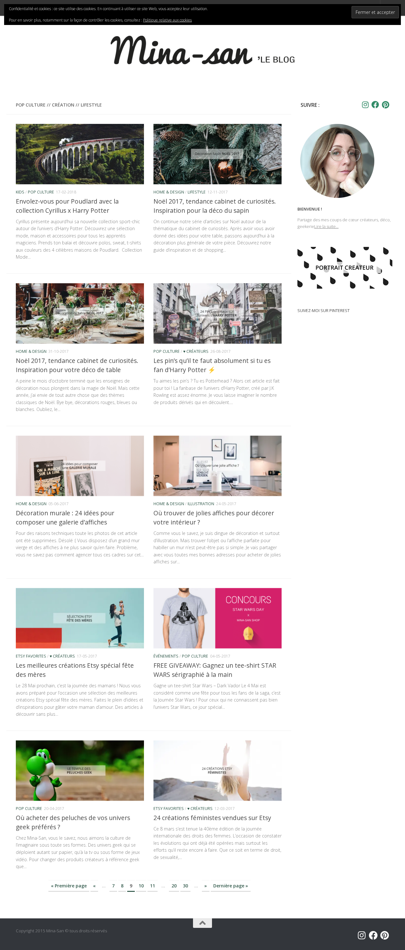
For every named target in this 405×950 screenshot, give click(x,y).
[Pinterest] (385, 104)
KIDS (20, 192)
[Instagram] (365, 104)
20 (174, 886)
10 (141, 886)
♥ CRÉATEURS (196, 351)
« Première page (69, 886)
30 (185, 886)
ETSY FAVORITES (31, 656)
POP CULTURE (41, 192)
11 (152, 886)
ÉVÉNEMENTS (165, 656)
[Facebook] (375, 104)
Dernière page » (230, 886)
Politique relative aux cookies (167, 20)
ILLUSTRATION (201, 503)
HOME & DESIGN (168, 192)
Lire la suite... (326, 226)
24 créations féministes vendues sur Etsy (212, 817)
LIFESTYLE (197, 192)
